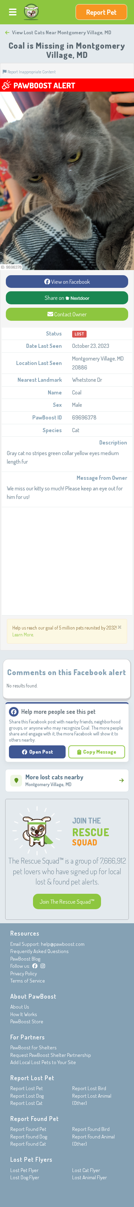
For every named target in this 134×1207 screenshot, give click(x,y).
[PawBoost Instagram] (43, 966)
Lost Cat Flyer (86, 1170)
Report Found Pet (28, 1129)
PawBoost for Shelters (33, 1047)
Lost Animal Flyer (89, 1177)
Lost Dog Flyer (24, 1177)
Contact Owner (70, 314)
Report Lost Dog (27, 1096)
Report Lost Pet (26, 1088)
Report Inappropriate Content (31, 71)
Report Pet (101, 12)
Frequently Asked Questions (39, 951)
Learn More (22, 634)
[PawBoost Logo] (31, 12)
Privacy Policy (23, 973)
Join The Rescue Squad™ (67, 901)
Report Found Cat (28, 1144)
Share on (55, 297)
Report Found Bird (91, 1129)
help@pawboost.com (63, 944)
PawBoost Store (26, 1021)
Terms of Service (27, 980)
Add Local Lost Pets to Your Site (43, 1062)
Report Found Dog (28, 1136)
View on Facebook (70, 281)
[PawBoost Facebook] (34, 966)
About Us (19, 1006)
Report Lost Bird (89, 1088)
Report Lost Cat (26, 1103)
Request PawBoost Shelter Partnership (50, 1055)
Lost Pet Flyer (24, 1170)
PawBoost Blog (25, 958)
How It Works (23, 1014)
